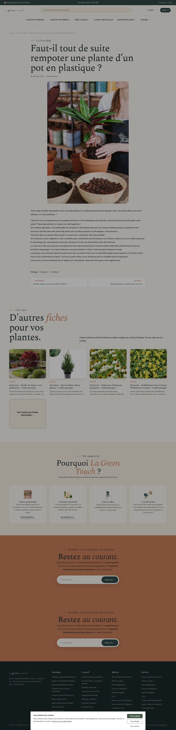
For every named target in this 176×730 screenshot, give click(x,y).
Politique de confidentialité (62, 721)
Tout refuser (134, 721)
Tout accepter (135, 716)
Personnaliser (134, 726)
